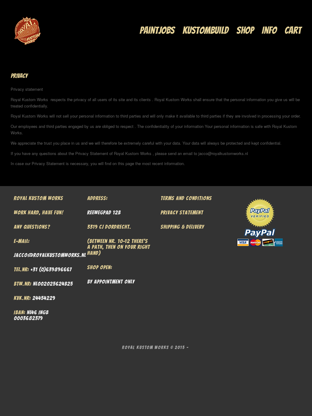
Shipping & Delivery (182, 227)
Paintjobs (157, 30)
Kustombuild (206, 30)
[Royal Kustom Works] (27, 31)
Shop (245, 30)
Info (269, 30)
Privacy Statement (182, 212)
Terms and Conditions (186, 198)
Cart (293, 30)
